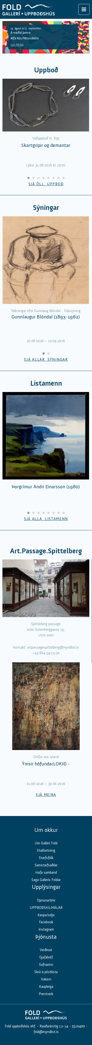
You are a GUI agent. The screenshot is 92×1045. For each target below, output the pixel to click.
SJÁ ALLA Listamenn (46, 519)
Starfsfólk (46, 858)
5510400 (78, 1026)
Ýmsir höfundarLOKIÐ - (46, 764)
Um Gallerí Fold (46, 843)
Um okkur (46, 830)
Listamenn (46, 383)
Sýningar (46, 207)
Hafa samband (46, 872)
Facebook (46, 922)
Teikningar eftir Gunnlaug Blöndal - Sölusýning (45, 311)
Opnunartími (46, 900)
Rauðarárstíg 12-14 (53, 1026)
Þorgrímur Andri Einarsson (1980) (46, 487)
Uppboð (46, 70)
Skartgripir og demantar (45, 145)
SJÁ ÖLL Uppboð (46, 184)
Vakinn (46, 979)
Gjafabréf (46, 957)
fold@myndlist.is (46, 1032)
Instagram (46, 929)
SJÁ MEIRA (17, 44)
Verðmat (46, 950)
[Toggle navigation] (83, 9)
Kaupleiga (46, 986)
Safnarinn (46, 964)
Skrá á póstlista (46, 972)
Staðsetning (46, 850)
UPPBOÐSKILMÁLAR (46, 907)
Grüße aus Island (46, 757)
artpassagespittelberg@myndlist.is (53, 647)
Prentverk (46, 994)
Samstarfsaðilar (46, 865)
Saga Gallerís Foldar (46, 880)
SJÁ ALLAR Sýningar (46, 359)
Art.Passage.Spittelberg (46, 551)
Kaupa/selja (46, 915)
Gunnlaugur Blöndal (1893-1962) (46, 317)
